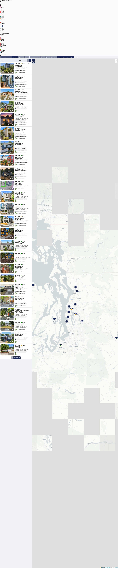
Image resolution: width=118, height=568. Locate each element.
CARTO (116, 567)
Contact (1, 35)
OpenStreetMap (107, 567)
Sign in (4, 23)
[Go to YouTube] (0, 4)
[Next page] (30, 60)
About (1, 32)
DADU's (1, 34)
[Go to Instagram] (0, 2)
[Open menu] (0, 55)
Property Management (4, 33)
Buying (1, 28)
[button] (116, 60)
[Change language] (1, 6)
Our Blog (2, 30)
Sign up (1, 23)
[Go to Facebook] (0, 1)
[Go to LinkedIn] (0, 5)
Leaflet (102, 567)
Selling (1, 29)
